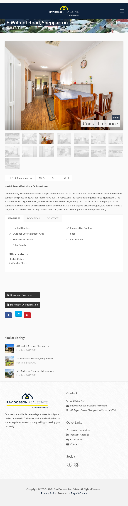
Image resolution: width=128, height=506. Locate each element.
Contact (74, 444)
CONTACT (52, 218)
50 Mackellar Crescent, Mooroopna (35, 370)
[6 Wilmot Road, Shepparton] (64, 85)
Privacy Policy (48, 493)
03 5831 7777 (77, 400)
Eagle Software (79, 493)
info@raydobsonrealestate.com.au (88, 405)
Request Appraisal (80, 434)
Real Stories (76, 439)
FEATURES (14, 218)
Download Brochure (21, 294)
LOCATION (33, 218)
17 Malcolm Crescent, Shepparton (34, 358)
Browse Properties (79, 429)
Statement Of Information (24, 304)
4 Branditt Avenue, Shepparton (32, 345)
